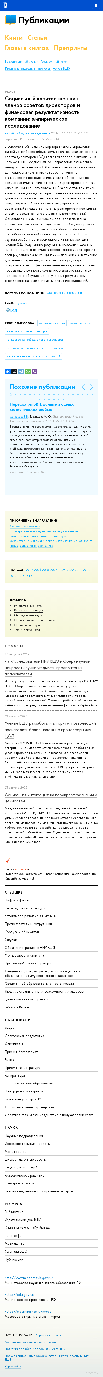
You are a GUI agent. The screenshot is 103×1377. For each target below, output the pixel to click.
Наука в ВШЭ (61, 68)
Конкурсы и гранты (19, 1183)
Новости (14, 646)
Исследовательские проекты (27, 1143)
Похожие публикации (42, 387)
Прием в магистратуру (22, 1067)
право (14, 545)
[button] (10, 394)
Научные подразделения (24, 1135)
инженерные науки (53, 536)
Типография (14, 1235)
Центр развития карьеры (24, 1091)
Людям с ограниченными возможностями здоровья (45, 991)
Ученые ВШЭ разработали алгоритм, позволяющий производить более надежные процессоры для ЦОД (50, 729)
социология (28, 545)
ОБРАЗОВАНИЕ (19, 1020)
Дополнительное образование (29, 1083)
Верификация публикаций (21, 62)
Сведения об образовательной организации (39, 983)
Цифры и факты (17, 900)
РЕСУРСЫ (14, 1204)
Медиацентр (14, 1243)
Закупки (11, 939)
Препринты (70, 48)
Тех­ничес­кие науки (27, 629)
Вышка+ (11, 1059)
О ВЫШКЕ (14, 892)
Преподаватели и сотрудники (28, 923)
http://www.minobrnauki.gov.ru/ (29, 1277)
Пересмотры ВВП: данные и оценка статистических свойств (42, 407)
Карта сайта (13, 1366)
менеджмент (83, 540)
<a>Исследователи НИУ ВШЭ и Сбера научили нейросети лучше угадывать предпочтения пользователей (47, 667)
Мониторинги (16, 1151)
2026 (37, 569)
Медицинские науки (28, 615)
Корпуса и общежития (22, 932)
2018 (21, 575)
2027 (29, 569)
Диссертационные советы (25, 1159)
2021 (78, 569)
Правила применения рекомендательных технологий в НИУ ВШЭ (47, 1358)
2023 (62, 569)
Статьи (37, 37)
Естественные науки (28, 610)
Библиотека (14, 1211)
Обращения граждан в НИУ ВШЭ (30, 947)
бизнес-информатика (25, 526)
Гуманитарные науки (28, 605)
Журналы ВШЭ (16, 1251)
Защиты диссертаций (21, 1167)
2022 (70, 569)
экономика (45, 545)
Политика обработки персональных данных (35, 1349)
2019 (13, 575)
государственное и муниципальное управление (44, 531)
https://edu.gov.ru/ (19, 1294)
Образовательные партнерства (29, 1107)
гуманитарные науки (24, 536)
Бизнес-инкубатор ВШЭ (23, 1099)
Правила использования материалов (28, 68)
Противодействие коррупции (28, 963)
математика (64, 540)
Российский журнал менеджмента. (28, 133)
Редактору (92, 1372)
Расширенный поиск (54, 62)
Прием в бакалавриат (21, 1051)
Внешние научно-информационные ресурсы (39, 1191)
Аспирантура (15, 1075)
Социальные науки (27, 625)
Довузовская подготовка (24, 1036)
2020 (86, 569)
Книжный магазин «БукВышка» (28, 1227)
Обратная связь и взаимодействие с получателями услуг (49, 1115)
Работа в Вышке (17, 1007)
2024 (53, 569)
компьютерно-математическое (32, 540)
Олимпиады (14, 1043)
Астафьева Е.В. (19, 416)
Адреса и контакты (48, 1335)
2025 (45, 569)
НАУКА (11, 1127)
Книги (14, 37)
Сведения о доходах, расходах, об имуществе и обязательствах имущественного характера (42, 973)
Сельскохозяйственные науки (35, 620)
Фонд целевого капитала (24, 955)
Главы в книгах (27, 48)
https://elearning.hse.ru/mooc (28, 1311)
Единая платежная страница (26, 999)
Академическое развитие (24, 1175)
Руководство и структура (25, 908)
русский (22, 303)
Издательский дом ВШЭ (23, 1220)
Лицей (10, 1028)
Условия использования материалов (30, 1342)
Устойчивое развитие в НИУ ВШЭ (31, 916)
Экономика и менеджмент (64, 293)
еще (30, 575)
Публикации (43, 20)
